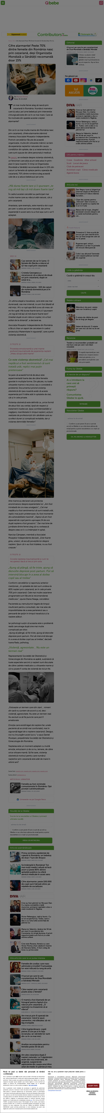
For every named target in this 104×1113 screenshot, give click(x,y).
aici (31, 1100)
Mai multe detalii (33, 1085)
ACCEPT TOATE (93, 1085)
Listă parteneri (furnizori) (54, 1090)
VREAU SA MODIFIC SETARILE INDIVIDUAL (92, 1092)
